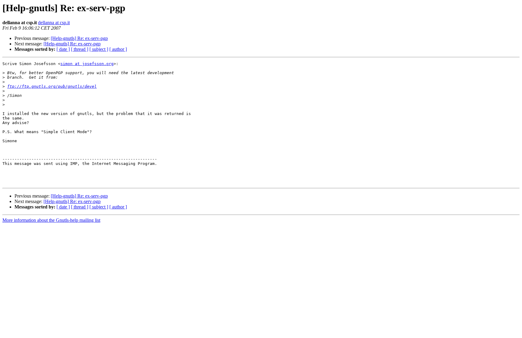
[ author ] (118, 49)
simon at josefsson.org (87, 63)
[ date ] (63, 49)
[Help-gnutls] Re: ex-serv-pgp (79, 38)
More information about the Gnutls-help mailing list (51, 220)
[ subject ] (98, 49)
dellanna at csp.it (54, 22)
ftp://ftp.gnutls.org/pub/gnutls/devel (52, 86)
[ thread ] (79, 49)
